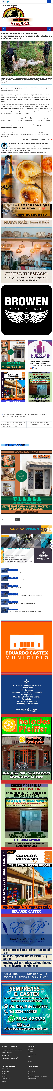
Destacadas (28, 415)
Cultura (4, 1081)
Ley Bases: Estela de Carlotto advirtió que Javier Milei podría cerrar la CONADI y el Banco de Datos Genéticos (14, 424)
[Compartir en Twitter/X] (51, 547)
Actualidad (13, 415)
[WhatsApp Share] (51, 541)
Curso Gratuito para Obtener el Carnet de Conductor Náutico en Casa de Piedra (39, 423)
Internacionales (32, 1054)
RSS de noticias (32, 1071)
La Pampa (30, 1049)
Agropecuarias (6, 1078)
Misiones (23, 416)
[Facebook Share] (51, 544)
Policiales (42, 415)
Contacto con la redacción (35, 1068)
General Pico (5, 1071)
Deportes (30, 1061)
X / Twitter (14, 1058)
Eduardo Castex (6, 1068)
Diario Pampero (10, 5)
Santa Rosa (5, 1073)
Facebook (6, 1058)
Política (30, 1056)
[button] (51, 550)
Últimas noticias (32, 1073)
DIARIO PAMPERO (9, 1046)
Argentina (12, 416)
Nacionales (35, 415)
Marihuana (18, 416)
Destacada (20, 415)
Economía (30, 1059)
